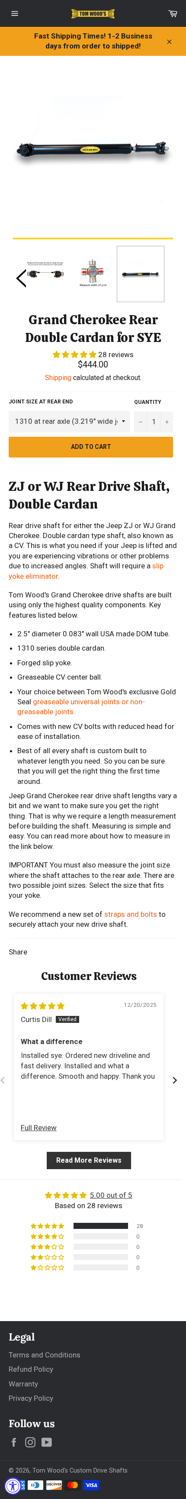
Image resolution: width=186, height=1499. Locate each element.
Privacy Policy (31, 1398)
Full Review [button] (39, 1127)
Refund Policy (31, 1369)
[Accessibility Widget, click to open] (13, 1486)
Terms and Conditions (44, 1355)
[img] (42, 1006)
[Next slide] (175, 1080)
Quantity (147, 402)
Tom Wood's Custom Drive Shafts (80, 1470)
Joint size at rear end (41, 402)
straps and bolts (130, 914)
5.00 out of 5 (111, 1195)
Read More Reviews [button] (89, 1160)
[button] (75, 354)
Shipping (58, 378)
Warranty (23, 1384)
